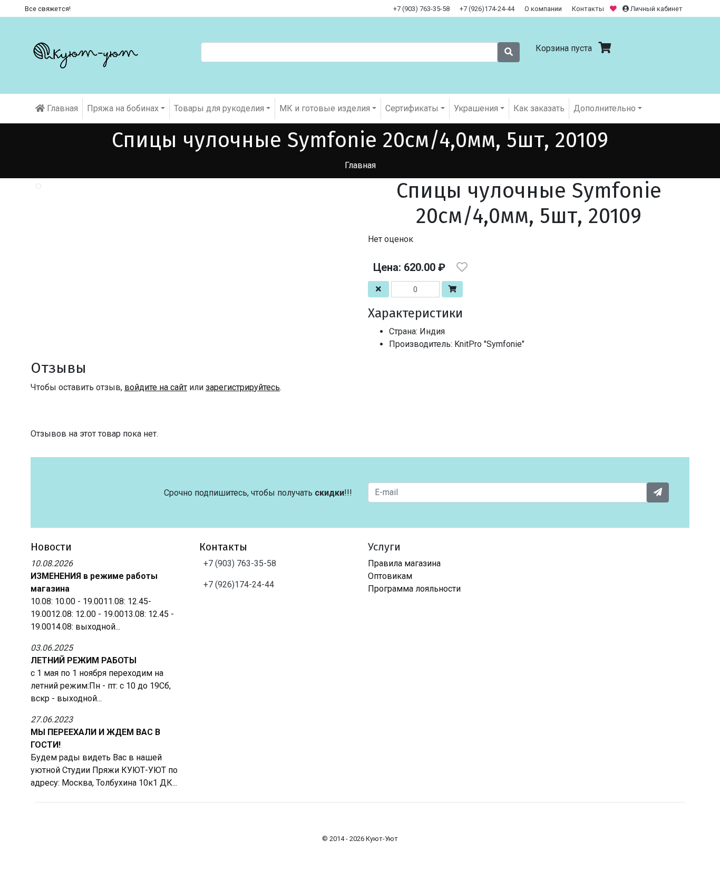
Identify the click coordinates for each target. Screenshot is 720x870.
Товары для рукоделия (219, 108)
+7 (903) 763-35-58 (421, 9)
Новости (51, 546)
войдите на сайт (155, 387)
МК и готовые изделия (324, 108)
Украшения (476, 108)
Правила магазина (404, 563)
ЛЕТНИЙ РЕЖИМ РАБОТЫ (84, 660)
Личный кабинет (656, 9)
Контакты (588, 9)
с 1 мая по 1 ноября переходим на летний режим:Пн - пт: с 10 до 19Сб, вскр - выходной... (101, 685)
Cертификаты (412, 108)
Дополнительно (604, 108)
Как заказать (539, 108)
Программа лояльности (414, 589)
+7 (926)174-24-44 (487, 9)
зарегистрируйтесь (243, 387)
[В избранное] (462, 267)
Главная (61, 108)
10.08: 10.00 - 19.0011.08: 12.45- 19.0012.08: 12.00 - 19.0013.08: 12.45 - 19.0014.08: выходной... (102, 614)
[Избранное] (614, 9)
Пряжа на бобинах (123, 108)
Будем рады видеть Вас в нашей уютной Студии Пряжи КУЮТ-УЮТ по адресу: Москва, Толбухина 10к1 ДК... (104, 770)
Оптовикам (390, 576)
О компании (543, 9)
